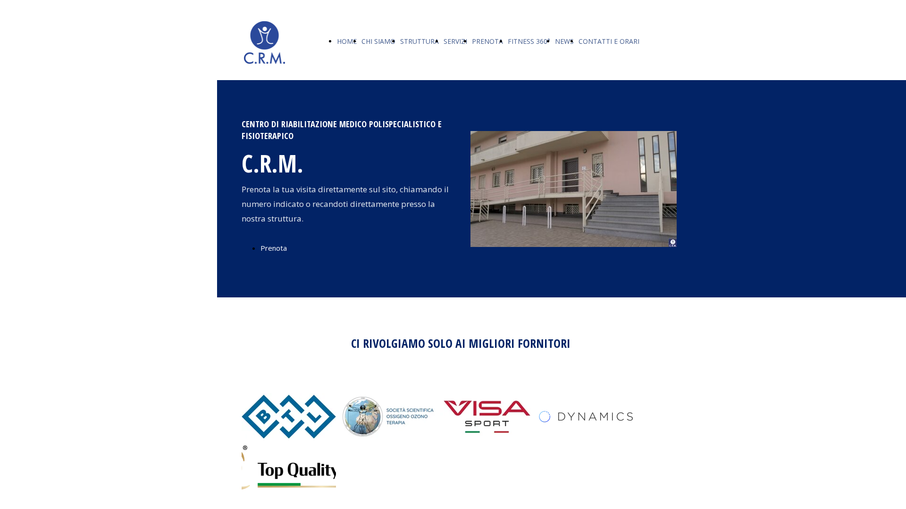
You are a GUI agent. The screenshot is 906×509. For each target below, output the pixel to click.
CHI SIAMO (378, 41)
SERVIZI (455, 41)
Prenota (273, 248)
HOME (347, 41)
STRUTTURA (419, 41)
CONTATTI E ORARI (609, 41)
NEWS (564, 41)
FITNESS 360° (529, 41)
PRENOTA (487, 41)
